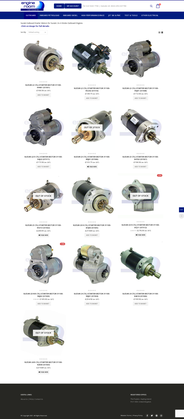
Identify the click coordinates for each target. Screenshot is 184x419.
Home (59, 6)
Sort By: (23, 32)
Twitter (152, 415)
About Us (24, 399)
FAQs (31, 399)
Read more (93, 166)
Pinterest (156, 415)
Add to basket (43, 95)
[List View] (162, 32)
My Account (73, 6)
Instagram (161, 415)
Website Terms (126, 415)
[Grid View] (159, 32)
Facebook (147, 415)
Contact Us (39, 399)
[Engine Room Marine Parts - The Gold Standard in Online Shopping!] (32, 6)
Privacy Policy (138, 415)
